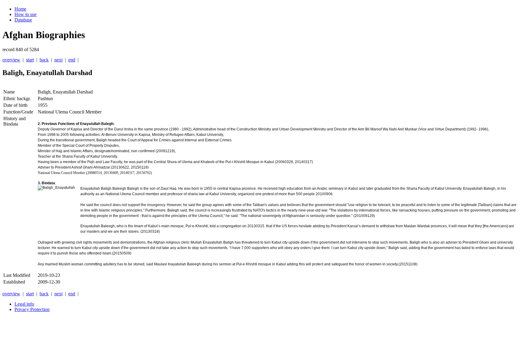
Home (20, 8)
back (44, 59)
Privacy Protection (32, 309)
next (58, 59)
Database (23, 19)
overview (11, 59)
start (30, 59)
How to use (25, 14)
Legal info (24, 304)
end (71, 59)
